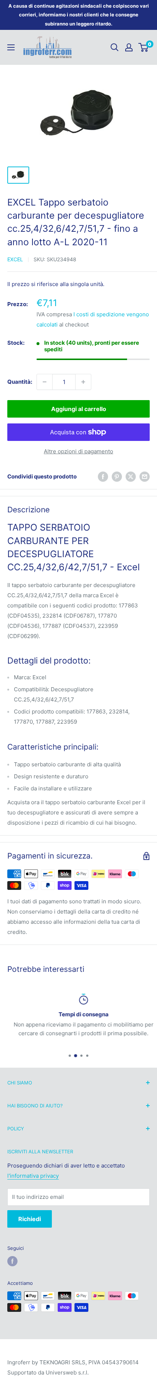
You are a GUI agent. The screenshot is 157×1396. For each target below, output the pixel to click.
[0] (143, 47)
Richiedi (29, 1219)
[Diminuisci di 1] (44, 382)
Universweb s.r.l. (67, 1372)
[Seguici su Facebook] (12, 1261)
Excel (15, 259)
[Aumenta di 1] (83, 382)
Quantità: (19, 381)
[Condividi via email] (144, 476)
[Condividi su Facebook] (103, 476)
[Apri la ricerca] (115, 47)
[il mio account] (129, 47)
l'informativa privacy (33, 1175)
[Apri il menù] (11, 47)
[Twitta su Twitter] (131, 476)
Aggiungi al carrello (78, 408)
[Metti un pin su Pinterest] (117, 476)
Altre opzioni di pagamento (78, 451)
